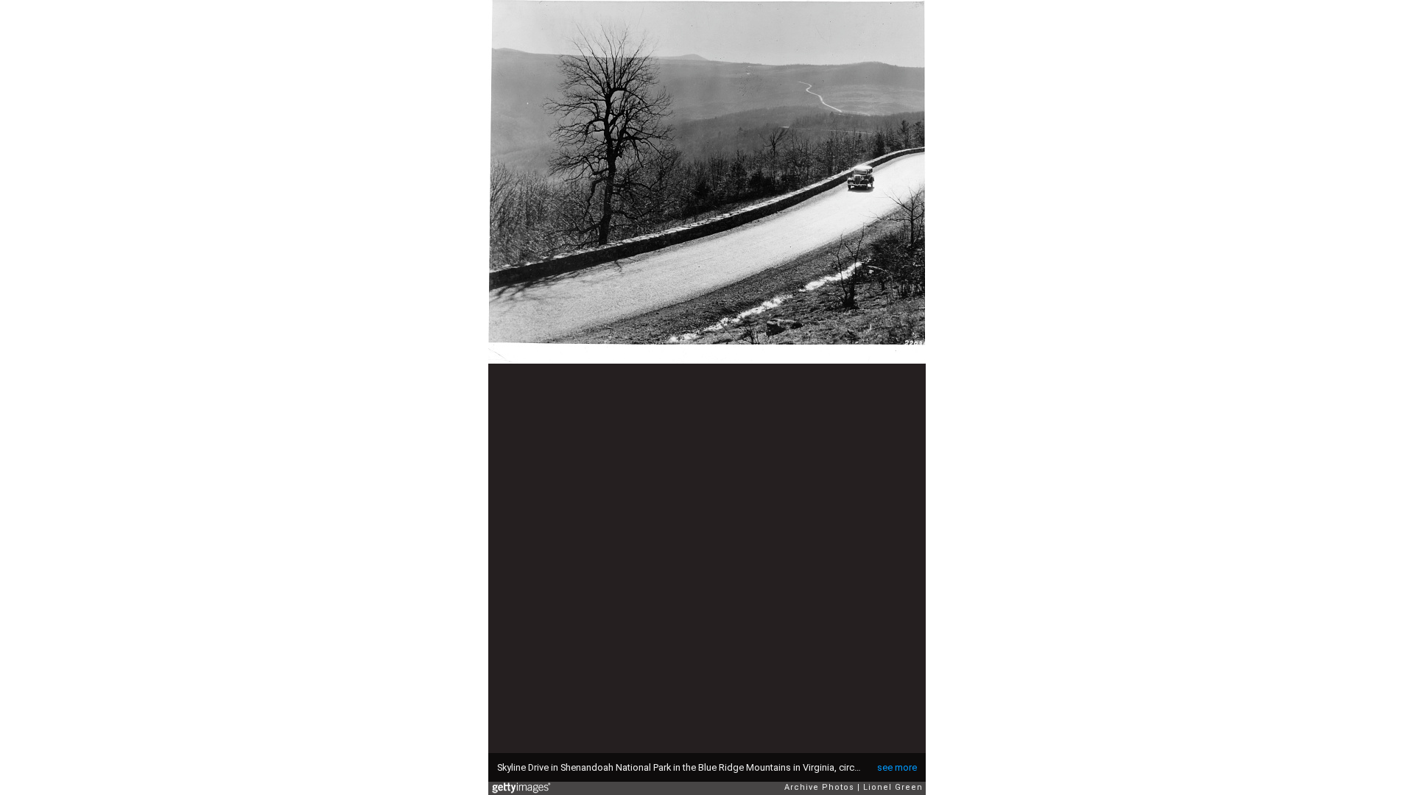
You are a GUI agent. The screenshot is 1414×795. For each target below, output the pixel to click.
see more (897, 767)
